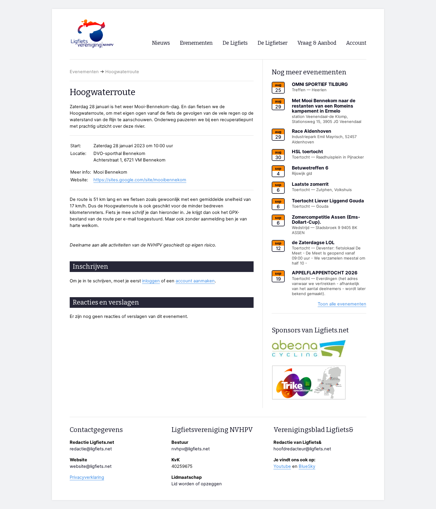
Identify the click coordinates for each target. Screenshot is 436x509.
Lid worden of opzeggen (196, 483)
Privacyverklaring (87, 477)
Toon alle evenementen (342, 304)
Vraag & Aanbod (316, 43)
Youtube (282, 466)
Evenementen (84, 71)
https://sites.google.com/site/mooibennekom (139, 180)
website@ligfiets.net (91, 466)
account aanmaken (195, 281)
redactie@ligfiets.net (91, 449)
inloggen (151, 281)
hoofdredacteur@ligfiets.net (302, 449)
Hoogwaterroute (122, 71)
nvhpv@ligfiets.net (190, 449)
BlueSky (307, 466)
